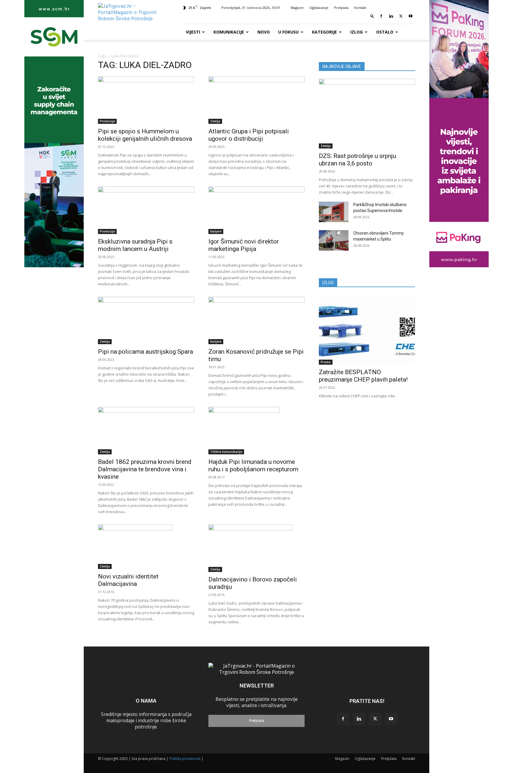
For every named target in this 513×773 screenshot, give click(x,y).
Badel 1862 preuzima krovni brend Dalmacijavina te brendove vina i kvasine (144, 469)
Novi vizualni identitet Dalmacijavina (128, 580)
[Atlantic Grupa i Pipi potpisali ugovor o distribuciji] (256, 100)
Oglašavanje (318, 7)
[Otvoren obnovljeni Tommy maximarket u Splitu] (334, 240)
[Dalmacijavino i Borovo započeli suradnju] (256, 548)
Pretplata (341, 7)
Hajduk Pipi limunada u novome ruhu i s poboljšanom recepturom (253, 465)
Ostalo (384, 32)
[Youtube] (410, 16)
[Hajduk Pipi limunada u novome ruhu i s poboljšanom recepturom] (256, 430)
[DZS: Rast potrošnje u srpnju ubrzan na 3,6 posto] (367, 113)
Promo (326, 362)
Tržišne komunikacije (226, 452)
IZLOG (328, 282)
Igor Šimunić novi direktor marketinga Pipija (243, 245)
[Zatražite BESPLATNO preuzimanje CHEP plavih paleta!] (367, 330)
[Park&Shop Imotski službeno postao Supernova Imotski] (334, 212)
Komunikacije (228, 32)
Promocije (107, 121)
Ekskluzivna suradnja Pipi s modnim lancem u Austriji (135, 245)
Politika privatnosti (184, 758)
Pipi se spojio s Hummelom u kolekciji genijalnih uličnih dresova (145, 135)
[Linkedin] (391, 16)
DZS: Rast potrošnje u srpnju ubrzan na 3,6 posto (357, 159)
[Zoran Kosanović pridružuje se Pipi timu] (256, 320)
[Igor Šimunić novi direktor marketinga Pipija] (256, 210)
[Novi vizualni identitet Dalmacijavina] (146, 546)
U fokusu (288, 32)
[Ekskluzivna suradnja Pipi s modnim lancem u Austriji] (146, 210)
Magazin (297, 7)
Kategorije (324, 32)
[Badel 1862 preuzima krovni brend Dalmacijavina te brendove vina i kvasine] (146, 430)
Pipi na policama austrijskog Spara (145, 351)
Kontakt (360, 7)
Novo (263, 32)
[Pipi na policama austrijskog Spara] (146, 320)
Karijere (215, 231)
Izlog (356, 32)
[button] (372, 16)
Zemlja (215, 121)
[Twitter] (400, 16)
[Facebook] (381, 16)
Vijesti (193, 32)
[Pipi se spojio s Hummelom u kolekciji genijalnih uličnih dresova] (146, 100)
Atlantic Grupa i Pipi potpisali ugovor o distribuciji (248, 135)
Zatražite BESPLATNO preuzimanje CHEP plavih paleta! (363, 376)
